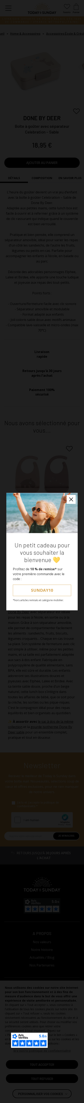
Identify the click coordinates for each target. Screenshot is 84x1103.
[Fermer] (71, 499)
